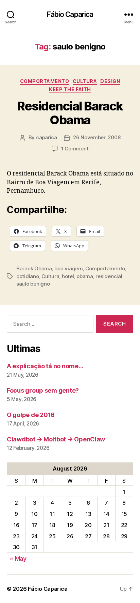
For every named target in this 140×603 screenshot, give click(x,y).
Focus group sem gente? (43, 390)
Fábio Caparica (70, 14)
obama (84, 276)
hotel (68, 276)
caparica (46, 137)
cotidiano (27, 276)
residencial (108, 276)
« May (18, 558)
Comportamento (44, 81)
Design (110, 81)
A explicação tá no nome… (45, 366)
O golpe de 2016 (31, 414)
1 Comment (75, 148)
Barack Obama (34, 268)
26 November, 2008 (97, 137)
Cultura (85, 81)
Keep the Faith (70, 89)
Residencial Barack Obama (70, 113)
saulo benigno (33, 283)
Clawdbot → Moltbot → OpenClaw (56, 439)
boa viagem (68, 268)
